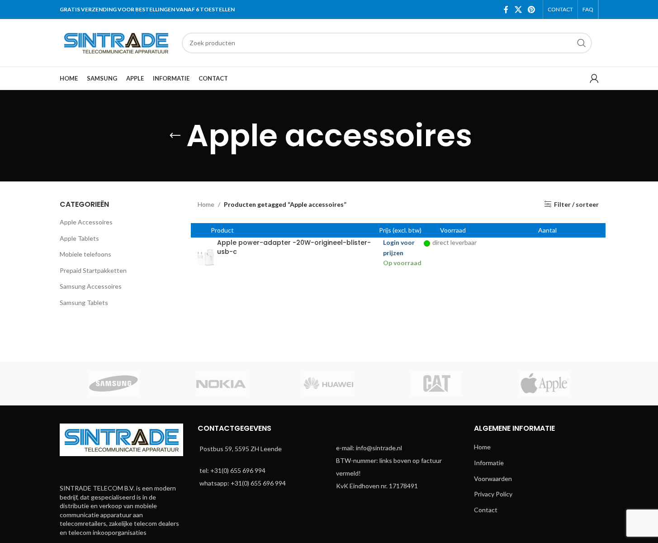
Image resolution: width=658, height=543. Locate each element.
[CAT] (437, 383)
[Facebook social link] (506, 9)
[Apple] (544, 383)
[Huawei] (329, 383)
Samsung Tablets (84, 302)
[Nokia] (221, 383)
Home (206, 204)
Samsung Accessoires (91, 286)
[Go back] (175, 136)
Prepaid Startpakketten (93, 270)
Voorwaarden (493, 478)
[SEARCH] (581, 43)
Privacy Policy (493, 494)
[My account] (594, 78)
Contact (485, 510)
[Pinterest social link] (531, 9)
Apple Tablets (79, 238)
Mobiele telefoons (85, 254)
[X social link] (518, 9)
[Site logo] (116, 42)
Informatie (489, 463)
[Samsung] (113, 383)
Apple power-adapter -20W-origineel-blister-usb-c (294, 247)
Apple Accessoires (86, 222)
